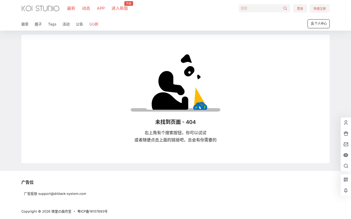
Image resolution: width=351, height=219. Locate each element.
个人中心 (321, 23)
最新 (71, 8)
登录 (300, 9)
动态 (86, 8)
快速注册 (319, 9)
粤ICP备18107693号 (92, 211)
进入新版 (120, 6)
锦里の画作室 (60, 211)
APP (101, 8)
